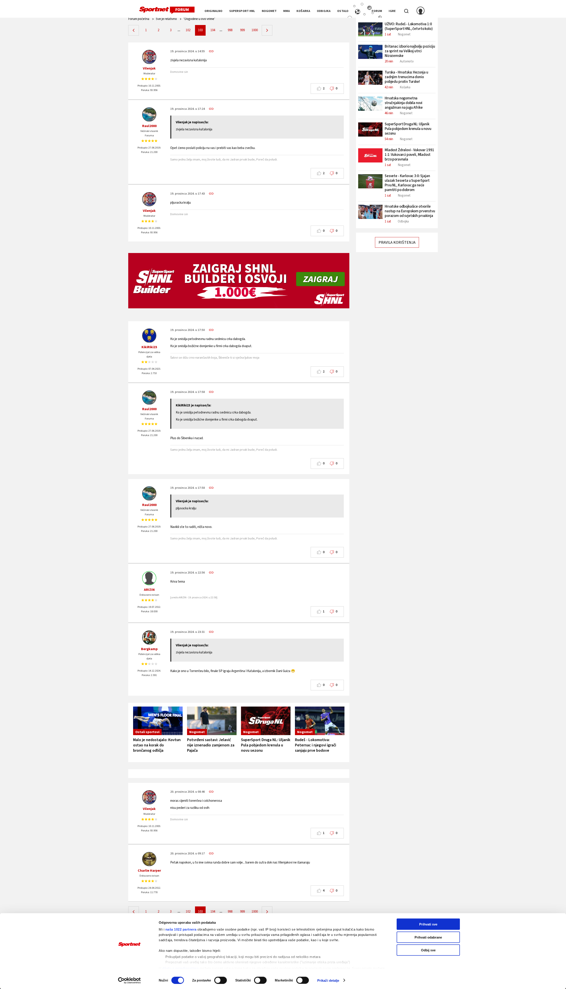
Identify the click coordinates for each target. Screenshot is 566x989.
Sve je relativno (166, 19)
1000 (255, 30)
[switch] (220, 980)
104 (212, 30)
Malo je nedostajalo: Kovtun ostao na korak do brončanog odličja (157, 745)
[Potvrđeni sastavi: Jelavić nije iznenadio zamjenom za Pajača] (212, 721)
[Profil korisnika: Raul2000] (149, 114)
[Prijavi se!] (420, 11)
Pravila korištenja (397, 242)
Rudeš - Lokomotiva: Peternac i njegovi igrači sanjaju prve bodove (315, 745)
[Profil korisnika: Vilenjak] (149, 57)
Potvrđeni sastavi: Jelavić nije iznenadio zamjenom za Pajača (210, 745)
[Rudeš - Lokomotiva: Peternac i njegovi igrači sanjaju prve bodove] (319, 721)
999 (242, 30)
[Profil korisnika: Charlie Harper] (149, 859)
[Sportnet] (167, 10)
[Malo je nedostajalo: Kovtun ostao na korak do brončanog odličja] (158, 721)
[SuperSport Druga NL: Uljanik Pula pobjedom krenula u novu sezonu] (266, 721)
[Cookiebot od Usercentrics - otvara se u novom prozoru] (129, 980)
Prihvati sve (428, 924)
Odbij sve (428, 950)
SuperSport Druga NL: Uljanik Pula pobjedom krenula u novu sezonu (265, 745)
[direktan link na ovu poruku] (211, 51)
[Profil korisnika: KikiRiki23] (149, 335)
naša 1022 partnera (181, 929)
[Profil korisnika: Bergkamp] (149, 637)
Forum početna (138, 19)
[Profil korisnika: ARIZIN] (149, 578)
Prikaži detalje (328, 980)
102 (188, 30)
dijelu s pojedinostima (180, 968)
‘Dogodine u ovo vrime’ (199, 19)
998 (230, 30)
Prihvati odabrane (428, 937)
